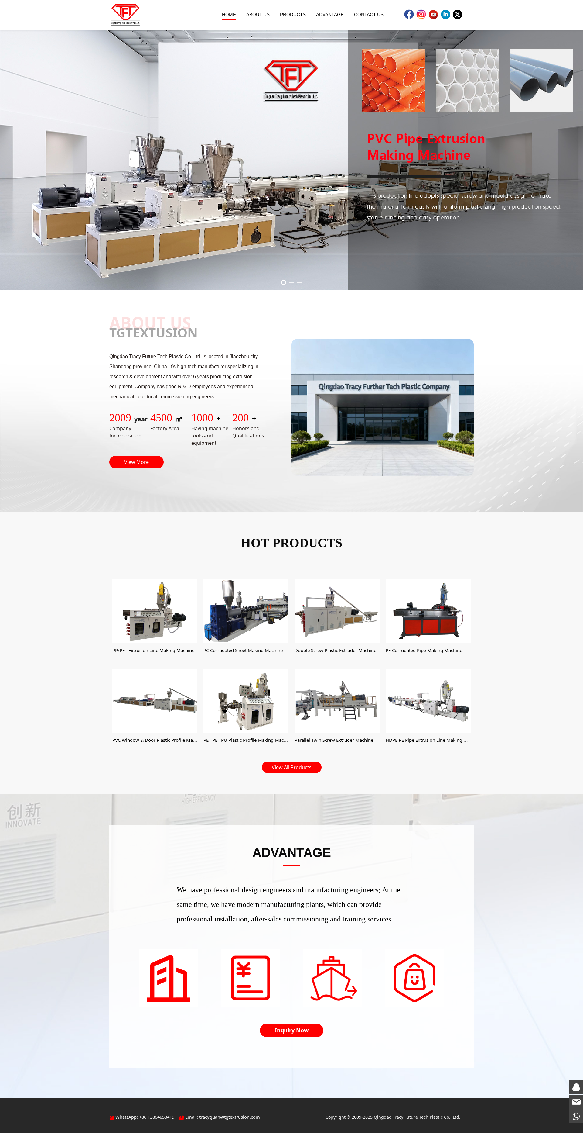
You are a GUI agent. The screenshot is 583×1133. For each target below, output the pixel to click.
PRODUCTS (293, 14)
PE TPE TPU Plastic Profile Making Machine (248, 740)
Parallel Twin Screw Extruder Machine (334, 740)
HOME (229, 14)
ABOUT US (258, 14)
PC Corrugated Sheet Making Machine (243, 650)
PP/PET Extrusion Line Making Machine (153, 650)
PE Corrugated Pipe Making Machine (424, 650)
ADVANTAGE (330, 14)
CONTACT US (369, 14)
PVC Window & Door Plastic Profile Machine (158, 740)
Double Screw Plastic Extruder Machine (335, 650)
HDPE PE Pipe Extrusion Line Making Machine (433, 740)
